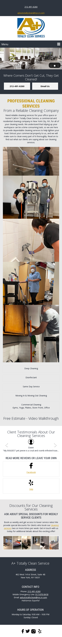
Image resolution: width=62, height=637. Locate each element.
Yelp (31, 489)
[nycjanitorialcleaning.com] (31, 28)
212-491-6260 (31, 6)
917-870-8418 (41, 594)
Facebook (31, 472)
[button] (51, 65)
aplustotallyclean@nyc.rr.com (31, 12)
